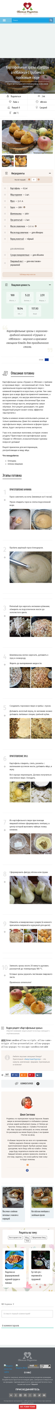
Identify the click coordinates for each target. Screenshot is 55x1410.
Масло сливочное (17, 226)
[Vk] (11, 1395)
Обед (27, 1238)
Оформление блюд (39, 1238)
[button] (4, 20)
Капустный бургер (32, 1059)
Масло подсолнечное (19, 232)
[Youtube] (44, 1395)
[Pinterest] (35, 1395)
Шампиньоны (16, 214)
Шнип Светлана (27, 1114)
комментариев (26, 1083)
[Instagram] (30, 1395)
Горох (12, 207)
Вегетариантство (15, 1238)
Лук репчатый (16, 220)
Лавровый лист (16, 261)
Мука (12, 201)
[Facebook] (25, 1395)
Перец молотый (17, 239)
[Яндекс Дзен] (20, 1395)
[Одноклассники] (27, 1165)
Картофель (15, 188)
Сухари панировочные (19, 255)
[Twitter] (39, 1395)
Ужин (27, 1241)
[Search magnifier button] (51, 20)
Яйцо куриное (16, 195)
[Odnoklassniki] (16, 1395)
